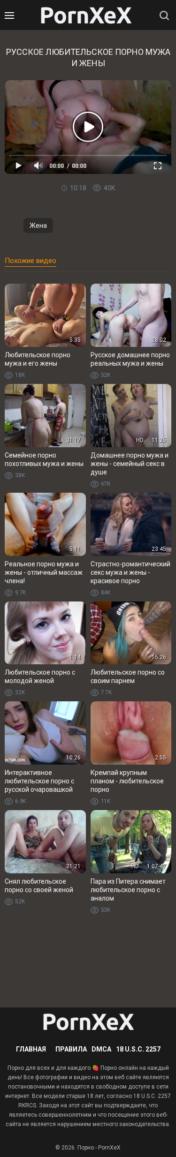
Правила (71, 1049)
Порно (85, 1147)
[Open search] (164, 15)
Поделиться (94, 205)
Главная (31, 1049)
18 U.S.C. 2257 (138, 1049)
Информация (82, 205)
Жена (38, 225)
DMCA (101, 1049)
